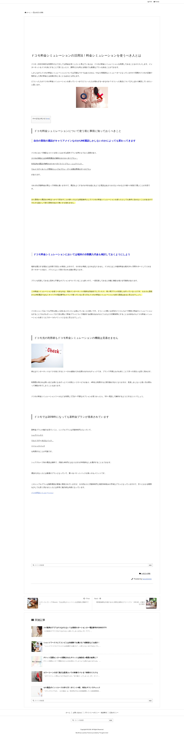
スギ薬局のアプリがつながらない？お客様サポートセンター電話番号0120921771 (75, 627)
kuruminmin (147, 579)
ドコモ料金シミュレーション (42, 493)
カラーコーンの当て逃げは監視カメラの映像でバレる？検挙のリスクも (70, 672)
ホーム (28, 12)
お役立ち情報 (39, 12)
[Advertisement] (92, 36)
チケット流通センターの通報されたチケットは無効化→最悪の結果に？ (70, 657)
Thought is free (103, 733)
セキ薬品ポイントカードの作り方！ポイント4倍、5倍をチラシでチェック (71, 687)
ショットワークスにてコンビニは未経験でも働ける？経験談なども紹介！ (71, 642)
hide (47, 119)
